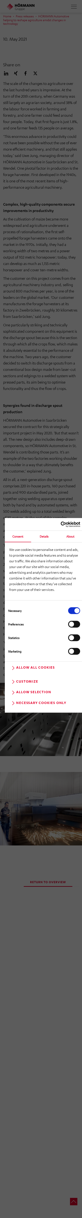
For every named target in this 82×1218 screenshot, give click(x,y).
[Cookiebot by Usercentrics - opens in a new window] (62, 524)
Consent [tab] (17, 536)
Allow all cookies (35, 667)
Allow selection (33, 692)
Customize (27, 681)
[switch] (74, 624)
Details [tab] (44, 536)
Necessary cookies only (41, 703)
